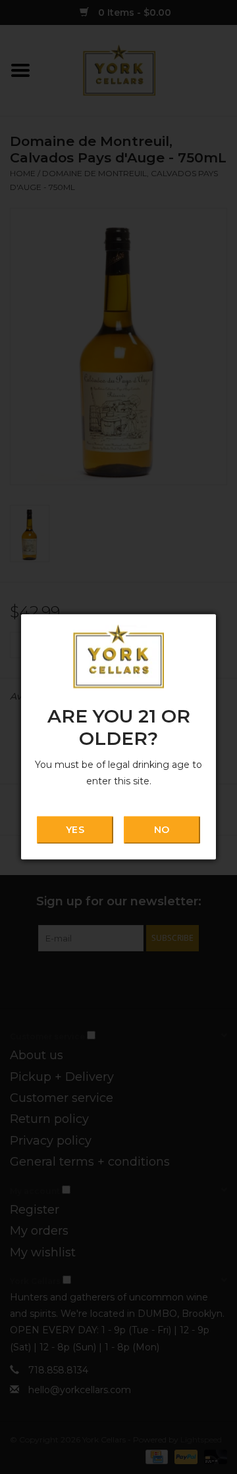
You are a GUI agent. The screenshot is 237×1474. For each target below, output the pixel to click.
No (161, 830)
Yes (75, 830)
